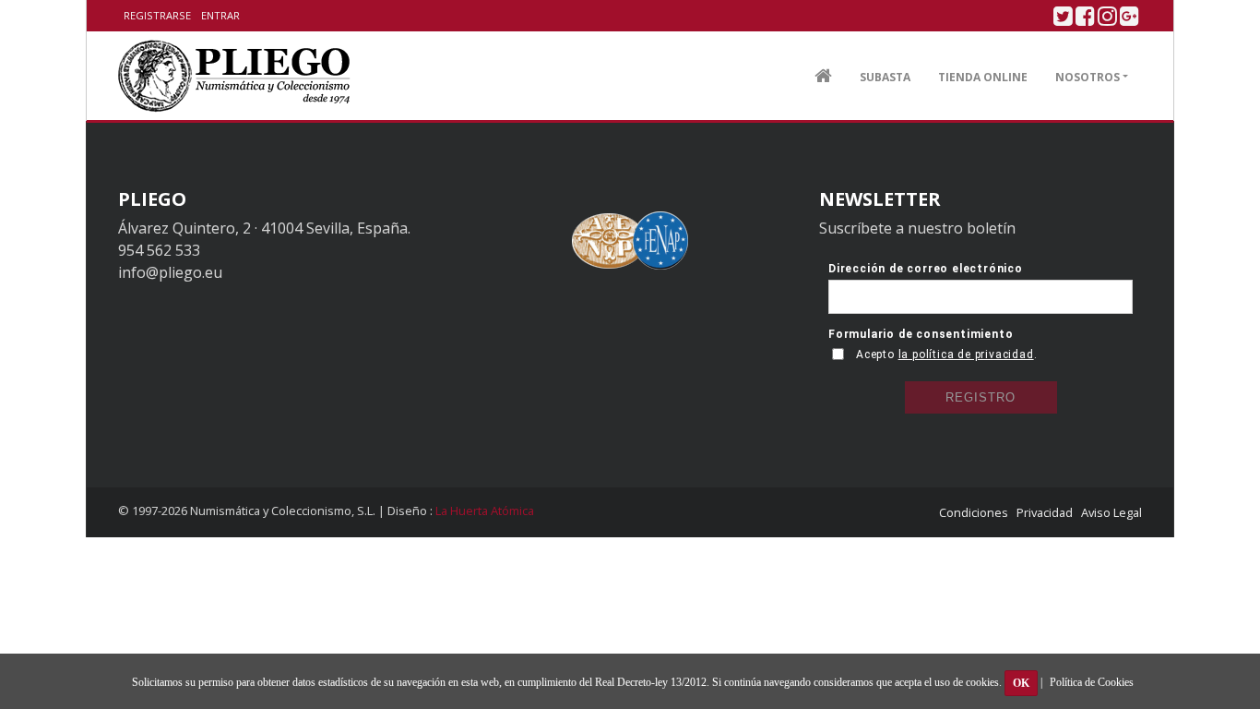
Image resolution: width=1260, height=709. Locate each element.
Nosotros (1087, 77)
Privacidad (1044, 512)
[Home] (234, 76)
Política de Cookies (1092, 682)
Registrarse (157, 15)
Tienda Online (983, 77)
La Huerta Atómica (484, 510)
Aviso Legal (1111, 512)
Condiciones (973, 512)
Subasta (885, 77)
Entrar (220, 15)
